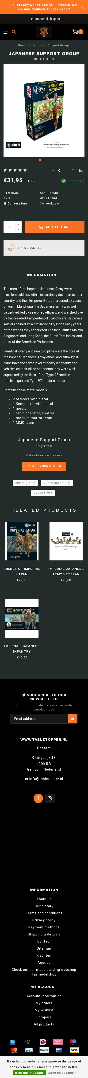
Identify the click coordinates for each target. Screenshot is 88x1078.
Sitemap (44, 948)
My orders (44, 1003)
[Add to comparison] (80, 170)
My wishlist (44, 1010)
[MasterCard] (14, 1050)
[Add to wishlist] (73, 170)
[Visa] (74, 1050)
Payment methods (44, 927)
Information (42, 275)
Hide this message (29, 1072)
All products (44, 1024)
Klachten (44, 955)
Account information (44, 996)
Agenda (44, 962)
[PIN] (59, 1050)
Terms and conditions (44, 913)
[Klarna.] (58, 1041)
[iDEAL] (43, 1041)
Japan (43, 492)
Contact (44, 941)
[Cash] (28, 1041)
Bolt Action (44, 59)
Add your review (46, 466)
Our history (44, 906)
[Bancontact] (29, 1050)
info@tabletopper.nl (46, 779)
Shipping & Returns (44, 934)
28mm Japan (57, 483)
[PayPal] (44, 1050)
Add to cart (57, 227)
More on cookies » (62, 1072)
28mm (25, 483)
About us (44, 899)
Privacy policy (44, 920)
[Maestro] (73, 1041)
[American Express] (13, 1041)
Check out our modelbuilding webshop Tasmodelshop (44, 972)
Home (22, 45)
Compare (44, 1017)
